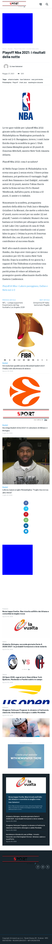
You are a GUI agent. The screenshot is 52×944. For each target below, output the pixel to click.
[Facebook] (26, 503)
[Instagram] (43, 867)
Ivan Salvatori (13, 802)
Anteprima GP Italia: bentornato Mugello (41, 303)
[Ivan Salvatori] (7, 66)
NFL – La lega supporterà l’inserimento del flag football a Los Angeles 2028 (13, 304)
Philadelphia (6, 82)
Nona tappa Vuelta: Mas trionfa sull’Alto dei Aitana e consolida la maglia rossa (25, 612)
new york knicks (37, 79)
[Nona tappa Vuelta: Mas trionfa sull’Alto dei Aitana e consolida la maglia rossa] (26, 629)
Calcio (4, 641)
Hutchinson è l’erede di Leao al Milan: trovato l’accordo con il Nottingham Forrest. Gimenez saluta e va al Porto (25, 836)
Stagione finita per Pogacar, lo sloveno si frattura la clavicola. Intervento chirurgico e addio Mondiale (25, 711)
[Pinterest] (26, 514)
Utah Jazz (23, 82)
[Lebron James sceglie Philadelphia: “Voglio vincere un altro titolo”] (26, 460)
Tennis (4, 674)
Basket (10, 49)
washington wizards (35, 82)
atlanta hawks (13, 79)
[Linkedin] (26, 525)
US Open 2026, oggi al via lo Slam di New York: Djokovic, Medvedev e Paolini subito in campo (22, 678)
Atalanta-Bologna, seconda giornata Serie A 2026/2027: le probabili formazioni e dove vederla (24, 645)
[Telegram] (26, 531)
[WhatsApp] (26, 520)
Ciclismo (5, 609)
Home (4, 49)
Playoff (15, 82)
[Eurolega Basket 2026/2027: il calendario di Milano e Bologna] (26, 398)
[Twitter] (26, 508)
